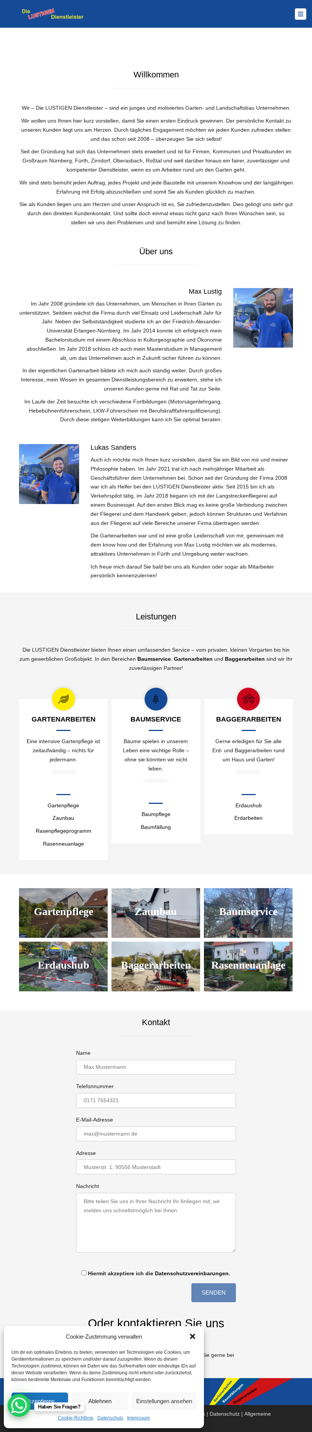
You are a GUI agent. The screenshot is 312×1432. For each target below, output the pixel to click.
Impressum (138, 1418)
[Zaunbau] (155, 913)
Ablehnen (99, 1401)
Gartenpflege (63, 805)
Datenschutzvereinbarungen (192, 1273)
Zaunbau (63, 818)
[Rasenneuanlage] (248, 966)
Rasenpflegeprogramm (63, 831)
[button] (192, 1336)
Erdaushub (249, 805)
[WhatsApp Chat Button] (19, 1405)
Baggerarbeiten (245, 659)
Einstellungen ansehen (164, 1401)
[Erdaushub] (63, 966)
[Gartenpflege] (63, 913)
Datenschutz (110, 1418)
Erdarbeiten (248, 818)
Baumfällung (156, 827)
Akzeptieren (39, 1401)
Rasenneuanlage (63, 844)
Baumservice (154, 659)
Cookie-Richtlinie (76, 1418)
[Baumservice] (248, 913)
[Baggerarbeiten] (155, 966)
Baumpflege (156, 814)
